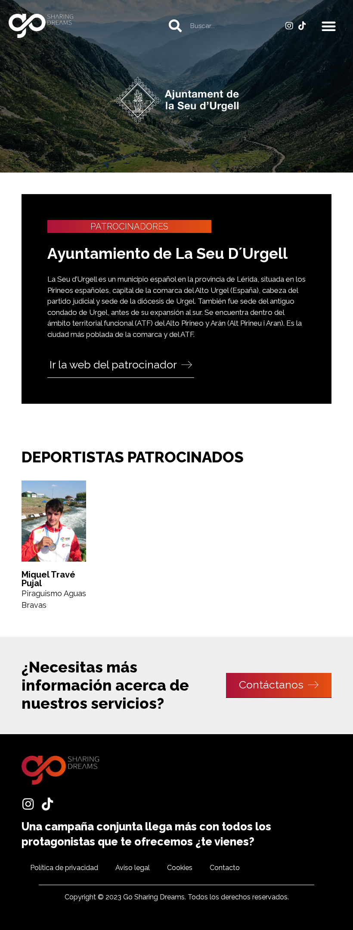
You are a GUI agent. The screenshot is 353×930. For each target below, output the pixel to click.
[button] (329, 26)
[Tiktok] (302, 26)
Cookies (179, 868)
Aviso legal (132, 868)
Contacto (225, 868)
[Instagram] (289, 26)
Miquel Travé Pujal (48, 578)
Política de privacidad (64, 868)
